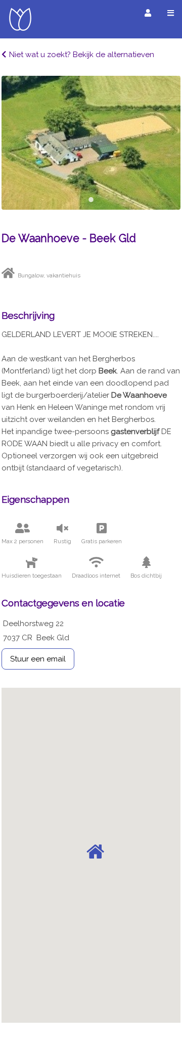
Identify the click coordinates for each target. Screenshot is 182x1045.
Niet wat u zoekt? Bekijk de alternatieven (81, 54)
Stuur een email (38, 658)
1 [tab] (91, 200)
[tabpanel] (91, 143)
